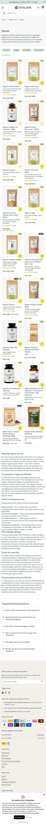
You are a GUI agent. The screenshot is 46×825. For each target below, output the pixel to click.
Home (3, 20)
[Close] (44, 795)
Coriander (26, 50)
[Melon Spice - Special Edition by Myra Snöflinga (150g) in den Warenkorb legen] (20, 428)
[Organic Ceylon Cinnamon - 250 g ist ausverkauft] (42, 123)
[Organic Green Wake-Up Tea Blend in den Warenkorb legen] (42, 428)
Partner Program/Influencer (11, 761)
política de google (33, 813)
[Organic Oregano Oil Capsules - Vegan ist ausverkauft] (20, 123)
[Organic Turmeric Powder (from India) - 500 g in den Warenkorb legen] (20, 209)
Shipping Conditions (8, 782)
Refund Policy (6, 785)
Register (4, 779)
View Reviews (6, 758)
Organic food (12, 20)
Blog (3, 767)
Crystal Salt (39, 50)
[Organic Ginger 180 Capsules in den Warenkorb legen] (20, 344)
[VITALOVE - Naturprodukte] (23, 7)
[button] (42, 7)
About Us (5, 756)
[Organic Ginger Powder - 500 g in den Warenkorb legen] (42, 301)
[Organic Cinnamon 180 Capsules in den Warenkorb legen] (20, 385)
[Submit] (41, 681)
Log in (4, 776)
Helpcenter (5, 753)
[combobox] (23, 13)
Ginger (16, 50)
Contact (4, 764)
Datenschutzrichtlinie (20, 813)
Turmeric (6, 50)
